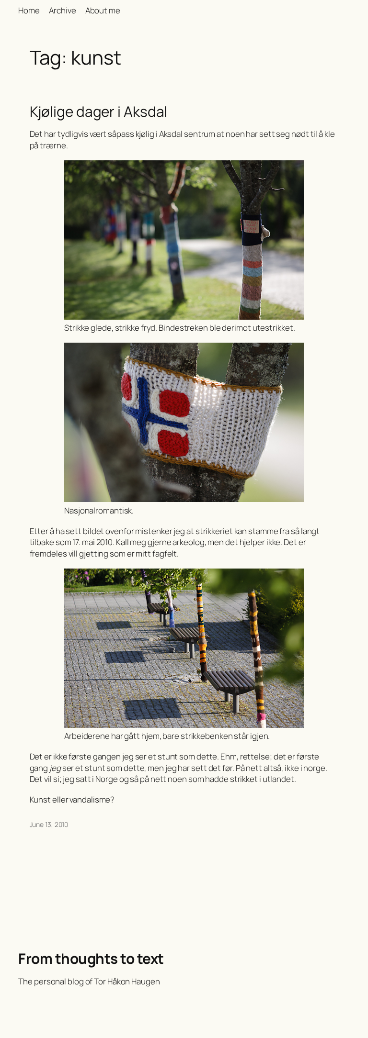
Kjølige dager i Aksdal (99, 111)
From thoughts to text (91, 958)
